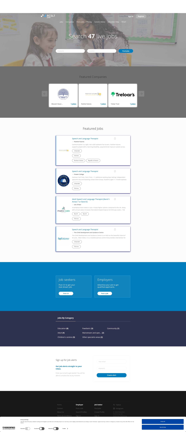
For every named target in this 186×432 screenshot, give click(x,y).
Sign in (130, 16)
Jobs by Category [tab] (66, 318)
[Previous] (44, 94)
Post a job (104, 293)
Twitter (118, 405)
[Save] (115, 139)
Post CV (66, 293)
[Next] (141, 94)
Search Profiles (81, 412)
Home (59, 405)
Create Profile (99, 412)
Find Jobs (125, 51)
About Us (60, 412)
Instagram (119, 408)
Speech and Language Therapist (85, 138)
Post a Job (79, 408)
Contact (60, 408)
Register (141, 16)
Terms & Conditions (64, 416)
